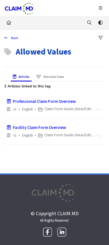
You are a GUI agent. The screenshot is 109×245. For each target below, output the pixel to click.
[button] (96, 231)
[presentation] (22, 76)
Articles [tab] (24, 76)
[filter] (100, 38)
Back (14, 38)
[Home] (19, 8)
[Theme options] (100, 23)
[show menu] (100, 8)
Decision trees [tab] (53, 76)
